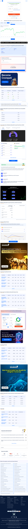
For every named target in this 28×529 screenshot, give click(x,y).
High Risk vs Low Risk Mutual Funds (4, 476)
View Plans (14, 14)
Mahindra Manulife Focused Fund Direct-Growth (4, 302)
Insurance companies (16, 500)
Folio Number (15, 482)
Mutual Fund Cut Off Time (16, 475)
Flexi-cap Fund (2, 482)
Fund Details (18, 42)
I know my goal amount (13, 314)
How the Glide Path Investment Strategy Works (5, 493)
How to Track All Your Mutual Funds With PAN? (18, 476)
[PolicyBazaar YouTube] (16, 517)
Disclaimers (2, 447)
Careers (22, 500)
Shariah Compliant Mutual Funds (17, 466)
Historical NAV (2, 42)
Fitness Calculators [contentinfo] (10, 499)
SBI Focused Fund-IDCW (4, 358)
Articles (15, 498)
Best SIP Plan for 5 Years (3, 475)
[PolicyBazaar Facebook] (11, 517)
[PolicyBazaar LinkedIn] (14, 517)
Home (1, 40)
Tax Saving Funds (2, 485)
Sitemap (22, 499)
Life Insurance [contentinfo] (3, 499)
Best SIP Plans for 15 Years (3, 469)
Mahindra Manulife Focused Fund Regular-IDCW (4, 305)
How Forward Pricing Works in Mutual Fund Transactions (20, 491)
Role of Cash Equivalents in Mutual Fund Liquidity (5, 488)
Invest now (13, 70)
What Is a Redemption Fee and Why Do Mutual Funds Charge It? (7, 491)
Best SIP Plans (2, 466)
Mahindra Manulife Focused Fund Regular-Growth (4, 298)
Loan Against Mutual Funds (17, 472)
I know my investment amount (5, 314)
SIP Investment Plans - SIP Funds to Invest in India (6, 463)
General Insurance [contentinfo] (3, 498)
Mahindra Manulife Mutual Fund (8, 40)
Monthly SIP (4, 317)
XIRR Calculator (2, 472)
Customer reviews (16, 499)
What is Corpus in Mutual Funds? (4, 479)
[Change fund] (24, 229)
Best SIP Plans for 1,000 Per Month (17, 469)
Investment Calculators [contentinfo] (10, 498)
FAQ (26, 42)
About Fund (11, 42)
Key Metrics (14, 42)
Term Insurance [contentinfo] (3, 500)
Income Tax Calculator (9, 500)
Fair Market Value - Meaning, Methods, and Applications (19, 488)
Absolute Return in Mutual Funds (17, 479)
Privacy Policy (18, 16)
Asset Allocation (7, 42)
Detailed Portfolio (23, 42)
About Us (22, 498)
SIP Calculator (15, 463)
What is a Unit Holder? (16, 485)
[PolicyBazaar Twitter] (13, 517)
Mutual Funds (3, 40)
